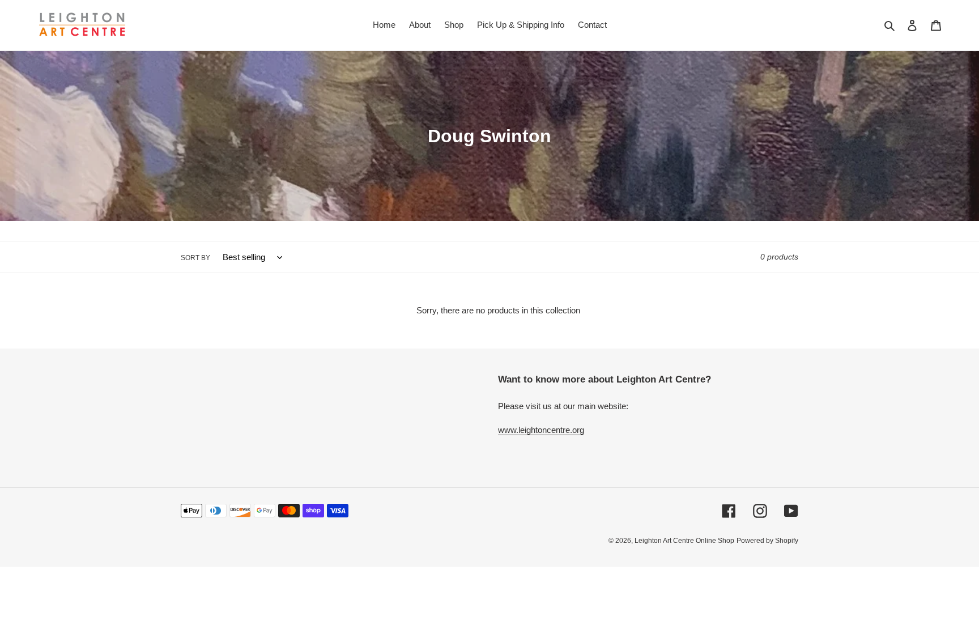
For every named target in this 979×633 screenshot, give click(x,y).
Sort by (195, 258)
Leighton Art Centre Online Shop (684, 541)
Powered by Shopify (767, 541)
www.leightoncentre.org (541, 430)
